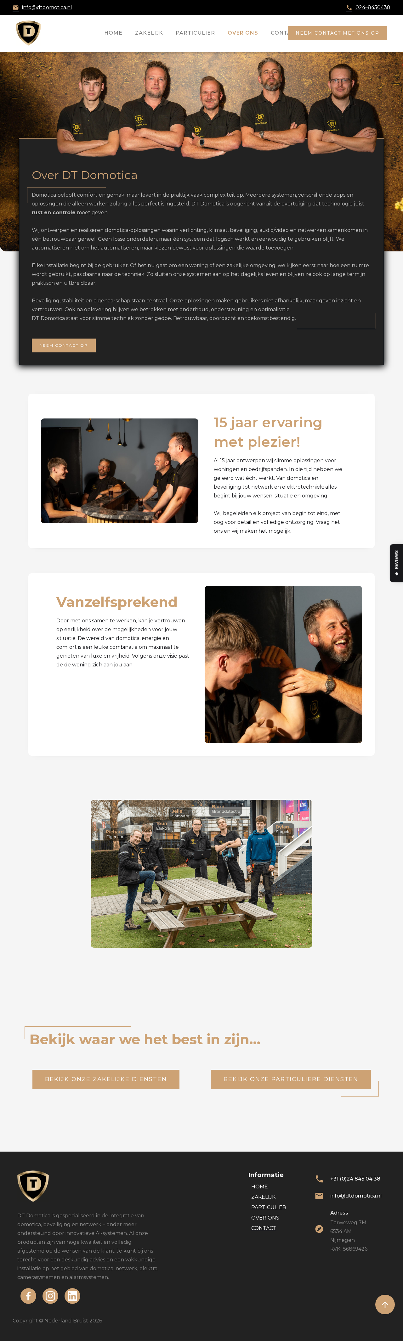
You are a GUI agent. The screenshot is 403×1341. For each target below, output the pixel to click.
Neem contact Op (64, 345)
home (113, 33)
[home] (28, 33)
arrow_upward (385, 1304)
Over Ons (243, 33)
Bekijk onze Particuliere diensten (291, 1079)
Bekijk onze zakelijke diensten (106, 1079)
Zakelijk (149, 33)
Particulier (195, 33)
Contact (285, 33)
